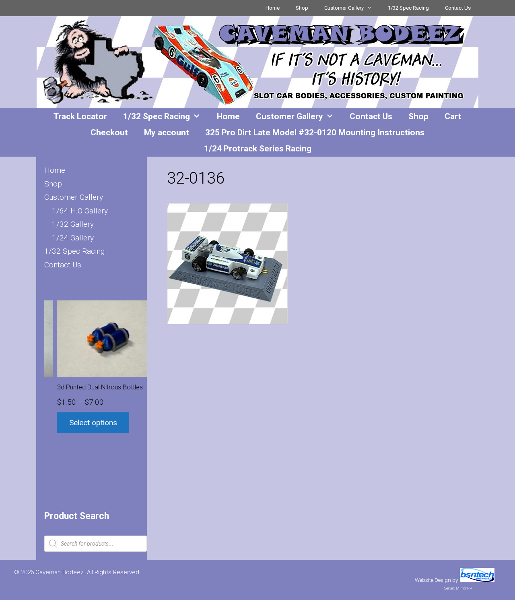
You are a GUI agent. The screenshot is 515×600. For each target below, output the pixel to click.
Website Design (433, 580)
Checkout (109, 132)
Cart (453, 116)
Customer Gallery (344, 8)
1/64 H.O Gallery (80, 210)
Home (273, 8)
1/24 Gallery (73, 237)
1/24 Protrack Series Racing (257, 148)
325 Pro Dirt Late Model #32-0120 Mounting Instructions (314, 132)
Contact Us (458, 8)
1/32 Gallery (73, 224)
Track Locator (80, 116)
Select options (81, 422)
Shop (302, 8)
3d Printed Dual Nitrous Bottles (88, 387)
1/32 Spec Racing (408, 8)
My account (166, 132)
